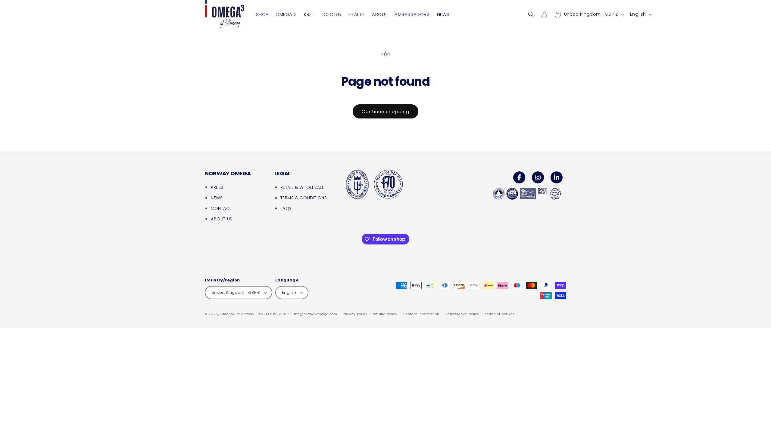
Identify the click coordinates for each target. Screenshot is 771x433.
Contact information (421, 314)
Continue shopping (385, 111)
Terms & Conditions (303, 198)
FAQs (286, 208)
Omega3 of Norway (237, 314)
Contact (221, 208)
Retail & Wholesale (302, 187)
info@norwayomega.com (315, 314)
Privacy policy (355, 314)
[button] (531, 14)
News (217, 198)
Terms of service (499, 314)
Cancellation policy (462, 314)
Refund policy (385, 314)
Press (217, 187)
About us (222, 219)
